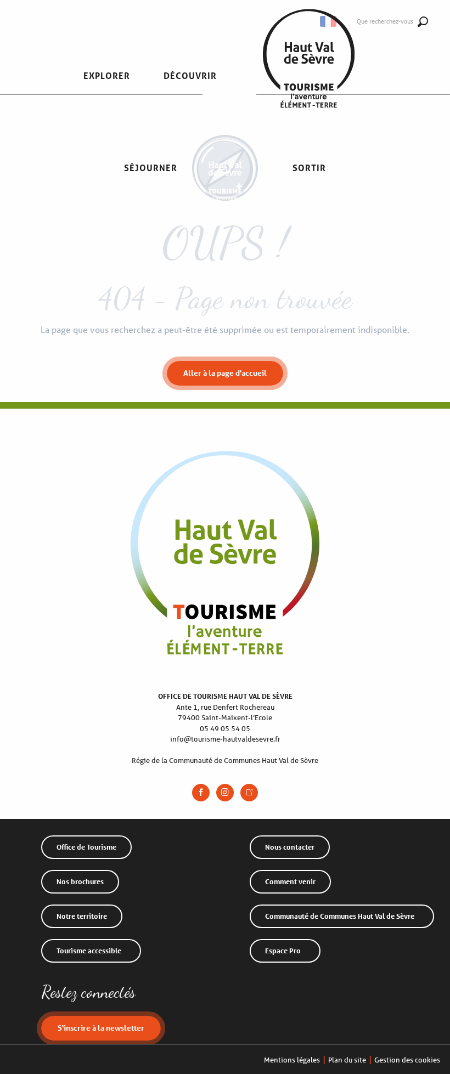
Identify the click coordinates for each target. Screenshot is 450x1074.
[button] (107, 76)
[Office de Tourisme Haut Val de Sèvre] (309, 76)
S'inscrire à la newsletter (101, 1027)
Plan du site (347, 1060)
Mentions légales (292, 1060)
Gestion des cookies (407, 1060)
